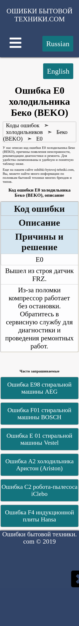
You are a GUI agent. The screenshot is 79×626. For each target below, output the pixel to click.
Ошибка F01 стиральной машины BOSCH (39, 414)
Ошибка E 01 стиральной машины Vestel (39, 439)
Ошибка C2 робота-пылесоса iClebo (39, 490)
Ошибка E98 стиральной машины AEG (39, 388)
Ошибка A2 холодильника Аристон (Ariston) (39, 465)
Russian (57, 44)
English (58, 71)
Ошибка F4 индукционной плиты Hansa (39, 516)
